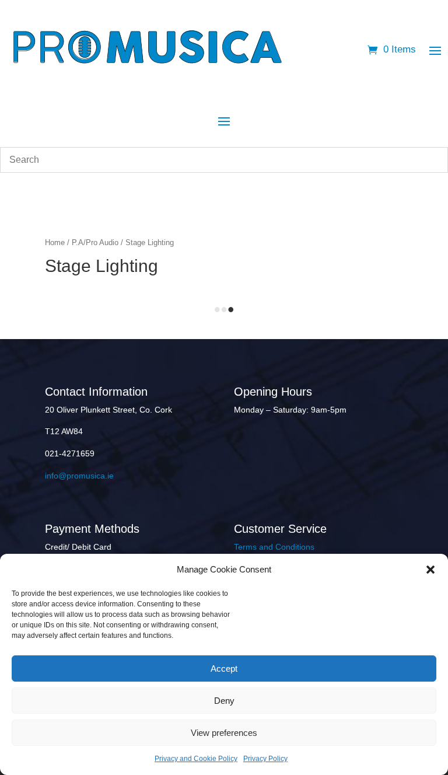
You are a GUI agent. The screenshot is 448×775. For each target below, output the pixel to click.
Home (55, 242)
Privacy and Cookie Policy (196, 759)
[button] (430, 569)
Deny (224, 701)
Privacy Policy (265, 759)
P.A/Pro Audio (95, 242)
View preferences (224, 733)
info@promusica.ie (79, 475)
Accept (224, 668)
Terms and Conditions (274, 546)
